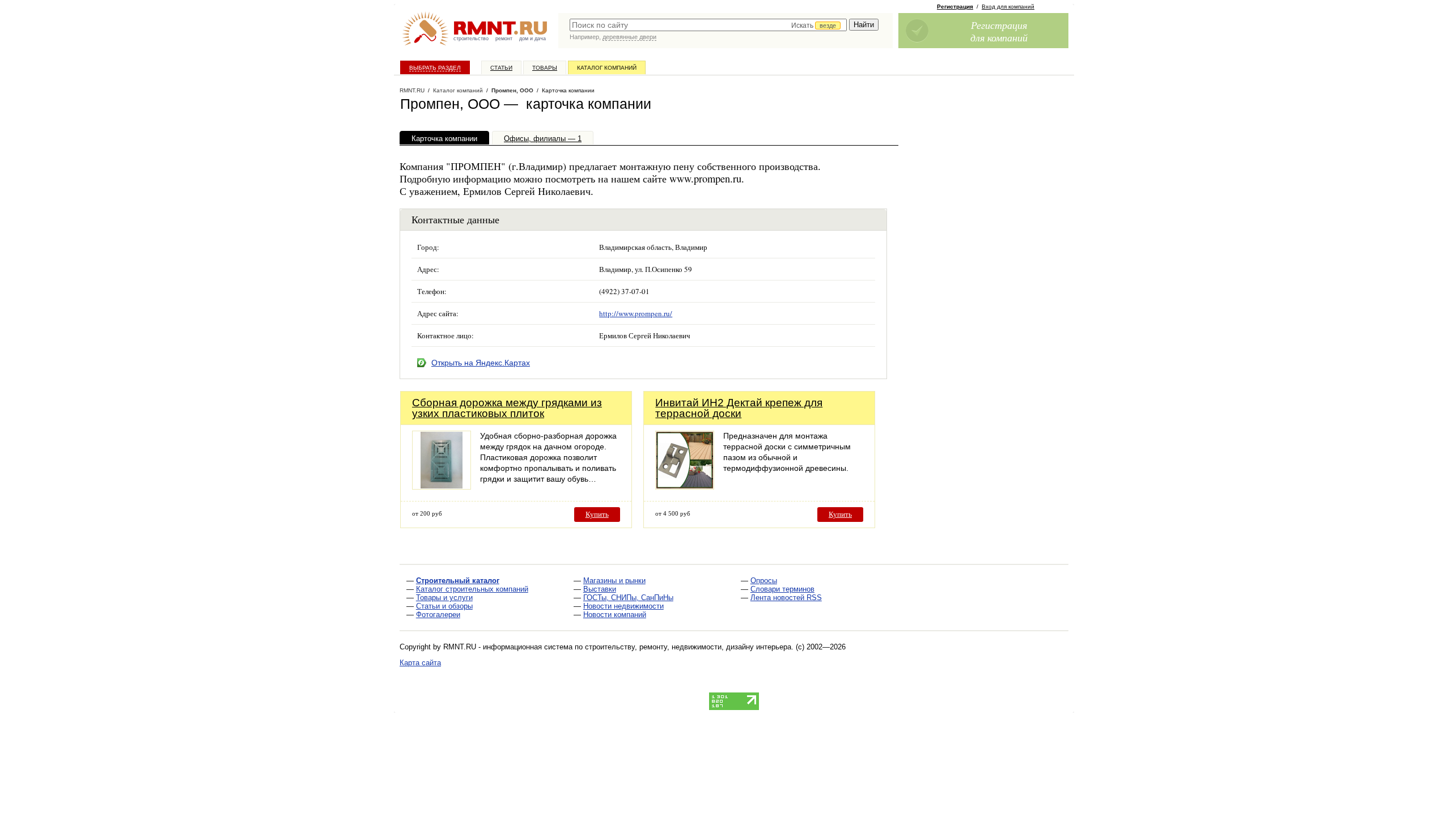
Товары (544, 68)
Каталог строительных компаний (472, 589)
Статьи (501, 68)
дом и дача (532, 38)
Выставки (599, 589)
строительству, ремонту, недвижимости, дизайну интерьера (688, 647)
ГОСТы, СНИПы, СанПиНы (628, 597)
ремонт (503, 38)
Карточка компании (444, 138)
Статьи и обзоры (444, 606)
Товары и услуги (444, 597)
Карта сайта (420, 662)
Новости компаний (614, 614)
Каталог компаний (607, 68)
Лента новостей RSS (786, 597)
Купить (597, 514)
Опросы (763, 580)
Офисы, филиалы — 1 (543, 138)
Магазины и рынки (614, 580)
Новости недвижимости (623, 606)
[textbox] (708, 25)
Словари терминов (782, 589)
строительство (471, 38)
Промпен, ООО (512, 90)
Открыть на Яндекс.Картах (480, 362)
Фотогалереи (438, 614)
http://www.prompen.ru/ (635, 313)
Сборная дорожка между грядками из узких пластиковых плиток (507, 408)
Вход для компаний (1008, 6)
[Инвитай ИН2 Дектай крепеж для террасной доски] (685, 486)
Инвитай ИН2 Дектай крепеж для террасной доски (738, 408)
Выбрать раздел (435, 68)
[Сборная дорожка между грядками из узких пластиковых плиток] (441, 486)
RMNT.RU (412, 90)
